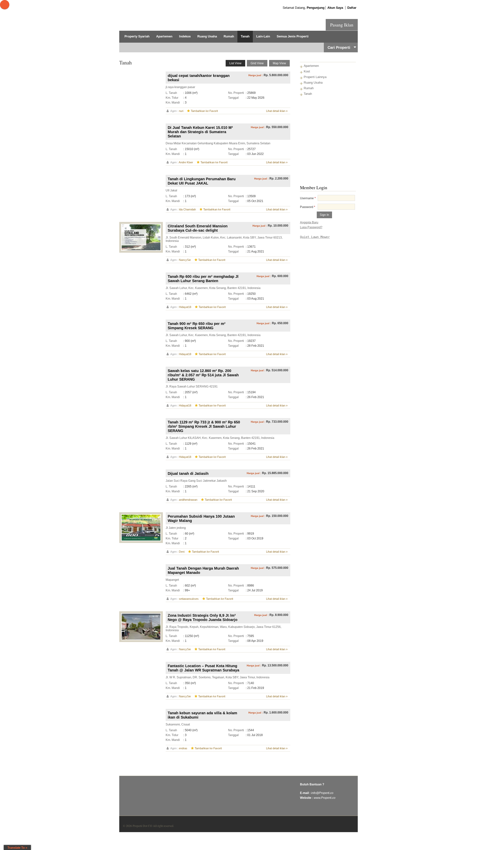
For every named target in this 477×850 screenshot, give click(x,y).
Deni (181, 551)
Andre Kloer (186, 162)
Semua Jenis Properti (293, 36)
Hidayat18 (185, 307)
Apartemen (164, 36)
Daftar (351, 7)
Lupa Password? (311, 227)
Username (308, 198)
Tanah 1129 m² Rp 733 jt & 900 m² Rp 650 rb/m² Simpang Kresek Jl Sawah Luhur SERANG (204, 426)
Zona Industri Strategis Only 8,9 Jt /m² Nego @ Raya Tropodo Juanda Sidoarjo (202, 617)
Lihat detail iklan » (277, 110)
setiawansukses (189, 598)
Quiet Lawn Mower (315, 237)
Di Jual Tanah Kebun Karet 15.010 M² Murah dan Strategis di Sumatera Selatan (200, 131)
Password (307, 207)
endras (183, 748)
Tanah (245, 36)
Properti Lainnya (315, 77)
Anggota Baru (309, 222)
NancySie (185, 259)
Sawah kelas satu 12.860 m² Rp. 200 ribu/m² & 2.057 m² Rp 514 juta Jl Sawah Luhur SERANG (203, 375)
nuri (181, 110)
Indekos (185, 36)
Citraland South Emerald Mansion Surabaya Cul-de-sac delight (198, 228)
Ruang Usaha (207, 36)
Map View (279, 63)
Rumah (229, 36)
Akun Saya (335, 7)
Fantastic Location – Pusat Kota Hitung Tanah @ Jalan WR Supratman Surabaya (203, 668)
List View (235, 63)
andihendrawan (188, 499)
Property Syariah (136, 36)
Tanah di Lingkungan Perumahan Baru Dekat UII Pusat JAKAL (202, 181)
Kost (307, 71)
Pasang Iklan (341, 25)
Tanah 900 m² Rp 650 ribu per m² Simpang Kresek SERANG (196, 326)
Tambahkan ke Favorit (204, 110)
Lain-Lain (263, 36)
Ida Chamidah (187, 209)
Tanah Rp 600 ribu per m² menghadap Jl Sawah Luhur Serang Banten (203, 278)
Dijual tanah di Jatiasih (188, 473)
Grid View (257, 63)
